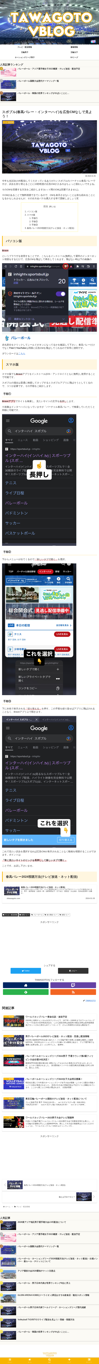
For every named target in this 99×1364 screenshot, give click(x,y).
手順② (35, 221)
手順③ (35, 225)
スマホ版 (31, 215)
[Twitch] (73, 985)
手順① (35, 218)
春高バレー (25, 915)
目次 (45, 206)
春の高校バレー (52, 915)
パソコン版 (32, 211)
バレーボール (38, 915)
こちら (21, 353)
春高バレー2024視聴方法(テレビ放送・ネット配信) (50, 228)
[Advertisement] (49, 942)
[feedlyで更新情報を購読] (25, 992)
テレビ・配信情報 (11, 915)
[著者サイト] (25, 985)
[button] (91, 665)
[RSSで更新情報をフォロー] (73, 992)
